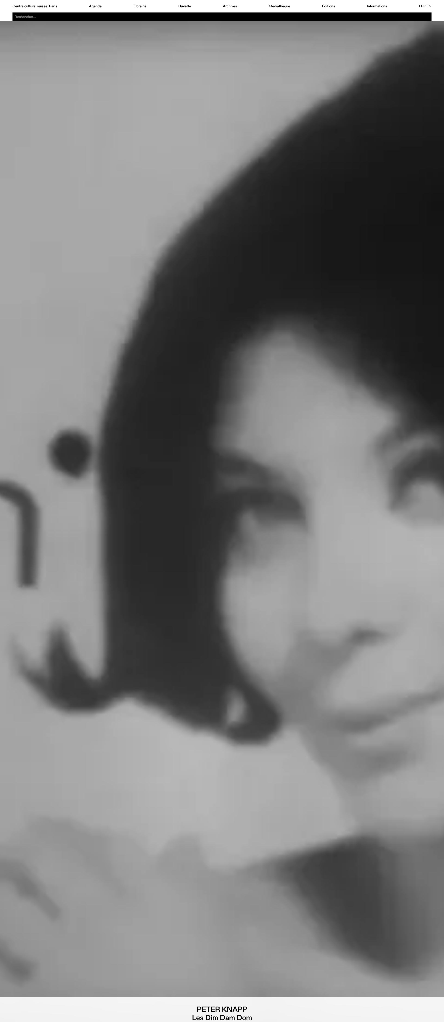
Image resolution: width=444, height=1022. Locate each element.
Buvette (184, 6)
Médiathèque (279, 6)
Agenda (95, 6)
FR (421, 6)
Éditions (328, 6)
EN (429, 6)
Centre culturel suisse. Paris (34, 6)
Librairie (140, 6)
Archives (230, 6)
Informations (377, 6)
